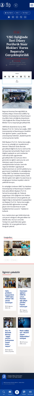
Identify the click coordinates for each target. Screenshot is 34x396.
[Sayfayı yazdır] (29, 76)
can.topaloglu (17, 61)
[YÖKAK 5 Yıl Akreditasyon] (19, 5)
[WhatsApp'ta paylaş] (13, 76)
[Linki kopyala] (25, 76)
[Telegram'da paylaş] (17, 76)
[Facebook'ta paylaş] (5, 76)
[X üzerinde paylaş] (9, 76)
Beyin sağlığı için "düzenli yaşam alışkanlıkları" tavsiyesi (25, 334)
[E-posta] (13, 17)
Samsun (15, 260)
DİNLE (17, 82)
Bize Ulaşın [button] (25, 12)
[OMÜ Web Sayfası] (5, 5)
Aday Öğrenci (9, 12)
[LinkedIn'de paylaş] (21, 76)
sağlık (17, 32)
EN (25, 17)
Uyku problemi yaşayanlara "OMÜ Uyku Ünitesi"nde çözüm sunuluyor (9, 297)
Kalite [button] (17, 12)
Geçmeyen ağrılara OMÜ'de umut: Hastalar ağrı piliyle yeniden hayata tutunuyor (23, 298)
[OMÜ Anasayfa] (9, 17)
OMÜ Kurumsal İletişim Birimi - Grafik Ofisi (13, 382)
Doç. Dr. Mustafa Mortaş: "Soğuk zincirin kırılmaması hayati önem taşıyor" (9, 338)
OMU (7, 260)
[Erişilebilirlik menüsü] (17, 392)
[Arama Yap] (21, 17)
